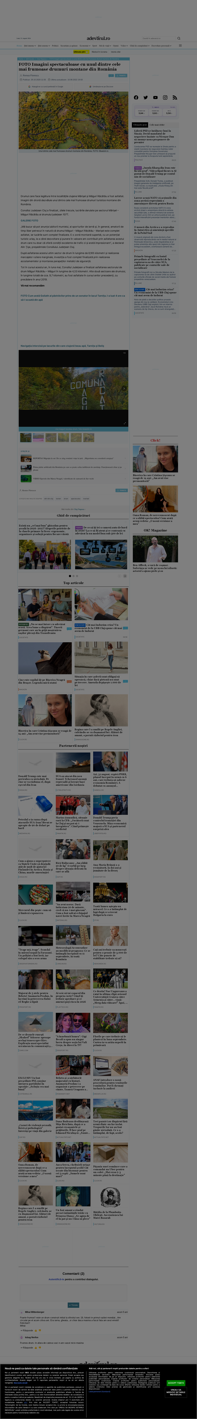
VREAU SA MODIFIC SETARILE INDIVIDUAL (176, 1392)
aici (25, 1402)
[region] (98, 1391)
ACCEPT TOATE (176, 1383)
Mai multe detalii (20, 1383)
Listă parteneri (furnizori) (99, 1392)
